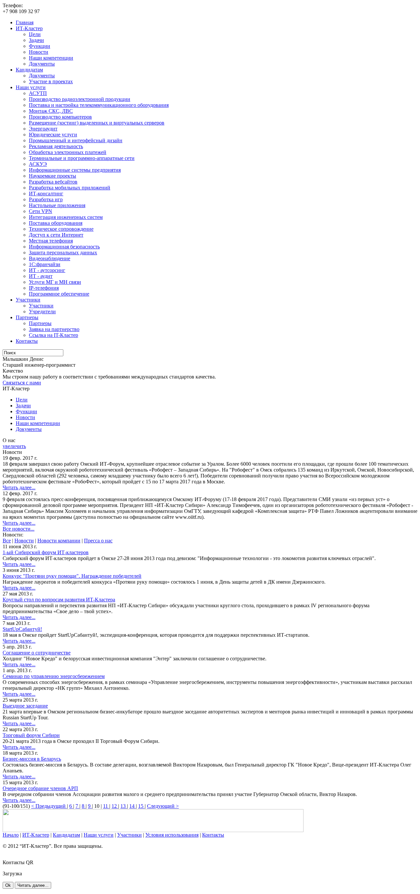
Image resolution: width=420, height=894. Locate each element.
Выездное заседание (25, 706)
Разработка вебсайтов (53, 182)
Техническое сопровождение (61, 229)
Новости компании (58, 540)
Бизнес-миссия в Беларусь (32, 759)
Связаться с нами (22, 382)
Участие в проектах (51, 81)
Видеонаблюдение (49, 258)
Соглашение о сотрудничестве (37, 652)
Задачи (36, 40)
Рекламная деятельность (56, 146)
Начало (11, 835)
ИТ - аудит (40, 276)
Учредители (42, 311)
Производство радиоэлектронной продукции (79, 99)
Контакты (27, 341)
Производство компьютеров (60, 117)
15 (141, 806)
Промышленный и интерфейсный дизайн (75, 140)
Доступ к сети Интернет (56, 235)
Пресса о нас (98, 540)
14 (132, 806)
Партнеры (27, 317)
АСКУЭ (38, 164)
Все (7, 540)
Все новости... (18, 529)
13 (123, 806)
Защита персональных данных (63, 252)
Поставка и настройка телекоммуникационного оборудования (99, 105)
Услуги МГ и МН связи (55, 282)
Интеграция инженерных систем (66, 217)
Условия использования (172, 835)
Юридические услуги (53, 134)
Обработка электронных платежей (67, 152)
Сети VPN (40, 211)
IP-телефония (44, 288)
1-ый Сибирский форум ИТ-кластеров (46, 552)
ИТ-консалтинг (46, 193)
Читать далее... (19, 487)
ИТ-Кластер (29, 28)
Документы (42, 64)
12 (115, 806)
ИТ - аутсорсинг (47, 270)
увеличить (14, 446)
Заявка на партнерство (54, 329)
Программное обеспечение (59, 294)
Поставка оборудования (55, 223)
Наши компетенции (51, 58)
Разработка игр (46, 199)
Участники (28, 299)
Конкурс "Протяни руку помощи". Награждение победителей (72, 576)
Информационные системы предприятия (75, 170)
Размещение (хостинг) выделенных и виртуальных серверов (96, 123)
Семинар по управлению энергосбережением (54, 676)
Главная (24, 22)
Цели (35, 34)
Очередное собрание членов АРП (40, 788)
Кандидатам (29, 69)
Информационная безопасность (64, 246)
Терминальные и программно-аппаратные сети (82, 158)
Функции (39, 46)
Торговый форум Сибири (31, 735)
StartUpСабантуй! (22, 629)
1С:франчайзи (44, 264)
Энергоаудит (43, 128)
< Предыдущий (49, 806)
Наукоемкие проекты (52, 176)
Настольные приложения (57, 205)
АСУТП (38, 93)
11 (106, 806)
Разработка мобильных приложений (69, 187)
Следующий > (163, 806)
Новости (38, 52)
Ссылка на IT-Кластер (53, 335)
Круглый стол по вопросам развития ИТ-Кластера (59, 599)
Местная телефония (51, 240)
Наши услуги (31, 87)
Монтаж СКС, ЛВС (51, 111)
